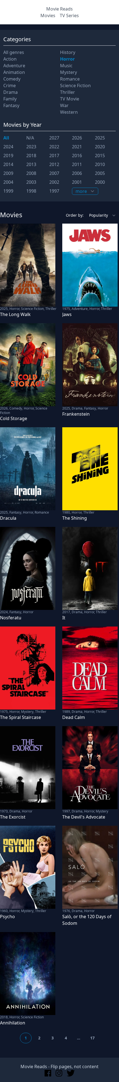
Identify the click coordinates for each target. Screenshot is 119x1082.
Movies (47, 15)
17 (92, 1037)
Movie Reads (59, 9)
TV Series (69, 15)
